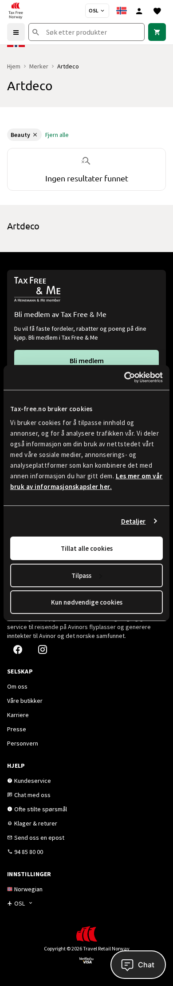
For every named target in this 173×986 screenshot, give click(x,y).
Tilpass (81, 575)
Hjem (13, 66)
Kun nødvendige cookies (86, 602)
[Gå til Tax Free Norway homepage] (15, 10)
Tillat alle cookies (87, 548)
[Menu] (16, 32)
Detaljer (133, 521)
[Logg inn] (139, 11)
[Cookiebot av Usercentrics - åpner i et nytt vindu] (124, 377)
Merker (38, 66)
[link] (157, 32)
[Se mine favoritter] (157, 11)
